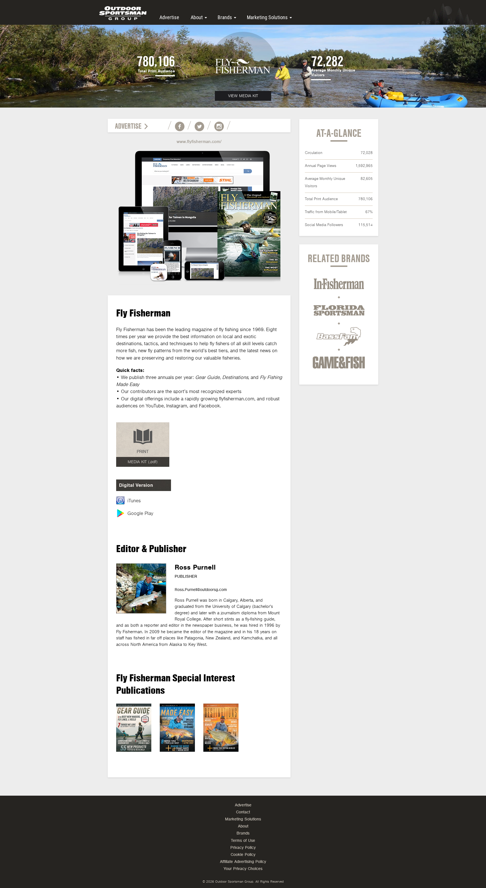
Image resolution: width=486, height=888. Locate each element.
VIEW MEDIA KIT (243, 96)
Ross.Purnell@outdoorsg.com (201, 589)
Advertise (169, 17)
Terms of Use (243, 840)
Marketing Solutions (267, 17)
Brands (225, 17)
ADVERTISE (128, 126)
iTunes (134, 500)
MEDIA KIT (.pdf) (143, 462)
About (197, 17)
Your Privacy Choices (243, 868)
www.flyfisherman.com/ (199, 141)
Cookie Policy (243, 854)
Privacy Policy (243, 847)
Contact (243, 812)
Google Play (140, 513)
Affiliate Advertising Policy (243, 861)
